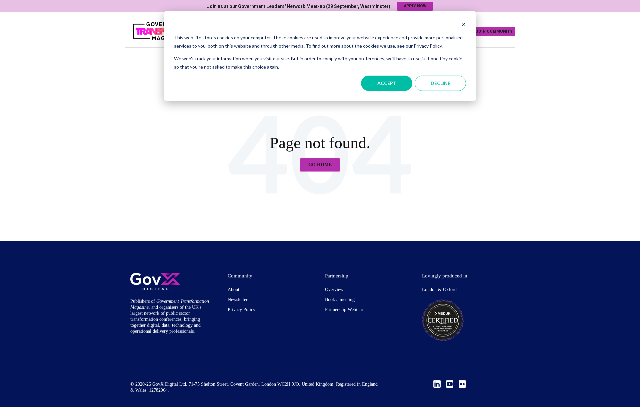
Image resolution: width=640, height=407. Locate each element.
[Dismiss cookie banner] (463, 25)
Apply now (415, 6)
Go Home (320, 164)
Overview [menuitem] (334, 289)
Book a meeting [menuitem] (340, 299)
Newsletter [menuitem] (238, 299)
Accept (386, 83)
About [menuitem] (233, 289)
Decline (440, 83)
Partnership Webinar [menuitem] (344, 309)
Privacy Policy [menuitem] (241, 309)
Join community (494, 31)
